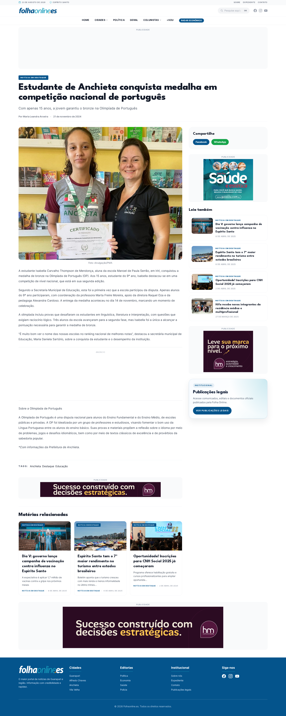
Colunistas (151, 20)
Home (85, 20)
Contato (262, 2)
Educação (61, 466)
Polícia (123, 689)
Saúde (123, 685)
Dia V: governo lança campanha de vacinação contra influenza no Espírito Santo (238, 228)
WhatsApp (220, 142)
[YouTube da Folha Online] (265, 10)
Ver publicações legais (212, 410)
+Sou (170, 20)
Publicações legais (181, 689)
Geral (134, 20)
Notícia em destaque (33, 78)
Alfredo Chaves (77, 680)
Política (119, 20)
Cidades (100, 20)
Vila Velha (74, 689)
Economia (125, 680)
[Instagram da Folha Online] (260, 10)
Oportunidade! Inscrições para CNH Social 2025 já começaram (154, 561)
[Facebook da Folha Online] (255, 10)
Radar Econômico (191, 20)
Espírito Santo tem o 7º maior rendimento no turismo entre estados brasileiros (235, 256)
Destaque (48, 466)
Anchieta (35, 466)
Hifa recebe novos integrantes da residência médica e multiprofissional (238, 308)
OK (245, 10)
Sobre (237, 2)
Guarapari (74, 675)
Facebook (201, 142)
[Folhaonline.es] (38, 11)
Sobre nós (176, 675)
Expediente (249, 2)
